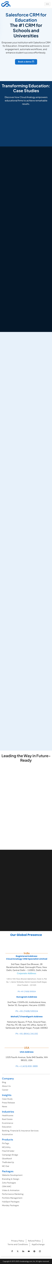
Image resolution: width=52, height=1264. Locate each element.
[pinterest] (34, 1251)
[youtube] (29, 1251)
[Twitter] (18, 1251)
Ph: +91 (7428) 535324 (27, 991)
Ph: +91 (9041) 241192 (27, 1033)
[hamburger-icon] (47, 4)
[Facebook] (12, 1251)
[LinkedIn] (23, 1251)
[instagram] (40, 1251)
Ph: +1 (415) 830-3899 (27, 1066)
